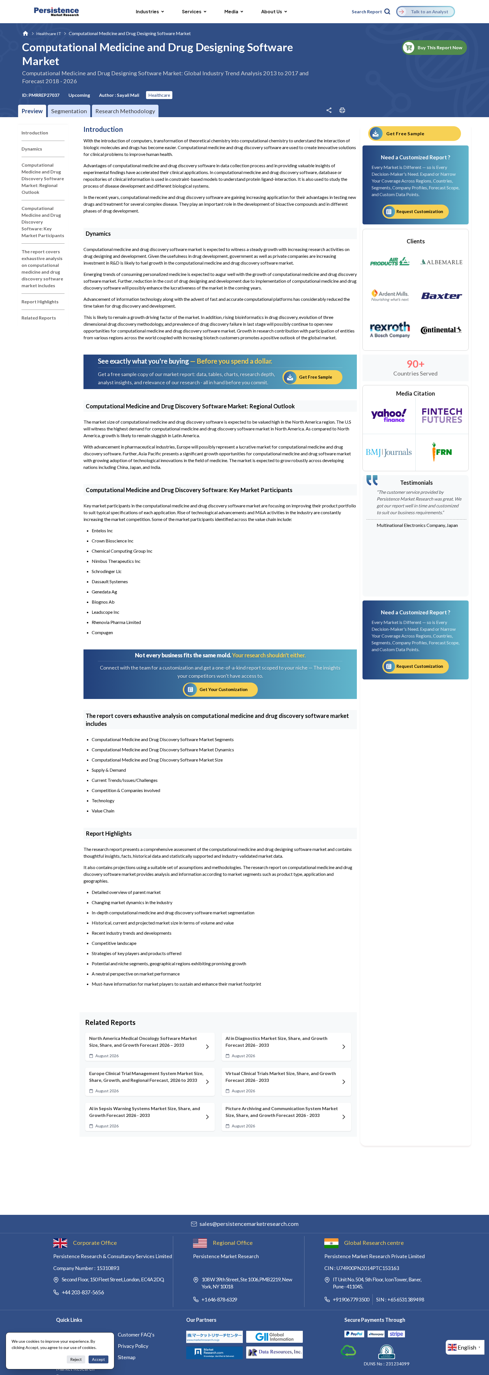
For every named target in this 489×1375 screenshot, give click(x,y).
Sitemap (127, 1357)
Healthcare (159, 95)
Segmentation (69, 111)
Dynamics (32, 148)
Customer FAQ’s (136, 1334)
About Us (271, 11)
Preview (32, 111)
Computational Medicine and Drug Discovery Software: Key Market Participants (43, 221)
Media (231, 11)
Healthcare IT (49, 33)
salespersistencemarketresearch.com (249, 1223)
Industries (147, 11)
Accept (98, 1359)
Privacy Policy (133, 1346)
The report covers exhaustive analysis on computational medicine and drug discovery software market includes (42, 268)
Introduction (35, 132)
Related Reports (39, 317)
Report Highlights (40, 301)
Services (191, 11)
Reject (76, 1359)
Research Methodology (125, 111)
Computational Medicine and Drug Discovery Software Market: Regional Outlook (43, 178)
